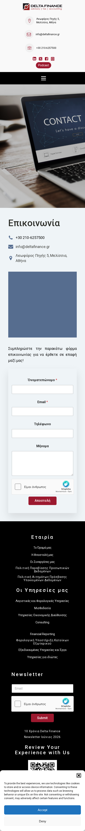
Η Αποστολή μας (42, 554)
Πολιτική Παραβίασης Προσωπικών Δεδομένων (42, 570)
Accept (42, 810)
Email (42, 402)
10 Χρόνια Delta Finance (42, 731)
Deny (42, 821)
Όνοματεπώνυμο (42, 380)
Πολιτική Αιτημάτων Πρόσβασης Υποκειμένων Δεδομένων (42, 578)
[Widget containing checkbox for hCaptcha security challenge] (43, 487)
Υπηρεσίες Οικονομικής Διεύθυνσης (42, 615)
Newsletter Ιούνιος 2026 (42, 737)
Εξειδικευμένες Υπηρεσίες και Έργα (42, 650)
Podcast (43, 65)
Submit (42, 718)
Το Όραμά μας (42, 547)
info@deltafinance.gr (48, 34)
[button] (79, 775)
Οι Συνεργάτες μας (42, 561)
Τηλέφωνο (42, 424)
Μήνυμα (42, 446)
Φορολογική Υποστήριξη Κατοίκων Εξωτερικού (42, 642)
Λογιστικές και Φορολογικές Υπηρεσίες (42, 601)
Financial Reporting (42, 634)
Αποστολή (42, 501)
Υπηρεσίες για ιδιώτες (42, 657)
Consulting (42, 622)
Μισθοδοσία (42, 608)
